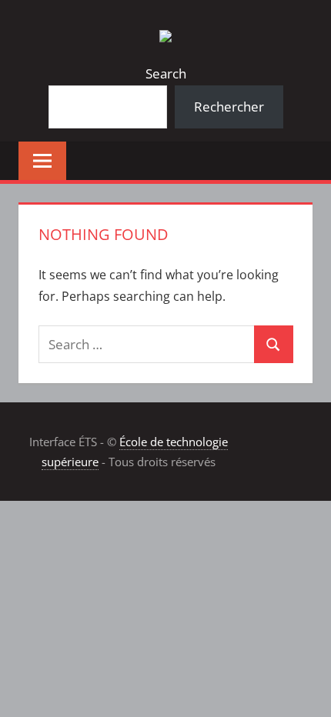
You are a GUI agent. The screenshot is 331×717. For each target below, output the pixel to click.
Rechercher (229, 106)
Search (165, 73)
